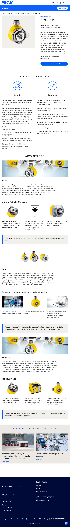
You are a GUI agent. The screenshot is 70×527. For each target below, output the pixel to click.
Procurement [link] (6, 511)
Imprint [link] (6, 519)
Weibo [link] (38, 489)
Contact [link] (4, 505)
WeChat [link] (38, 486)
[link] (7, 2)
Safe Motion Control (9, 312)
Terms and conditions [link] (18, 519)
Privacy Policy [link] (43, 519)
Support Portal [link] (7, 508)
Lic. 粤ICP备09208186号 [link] (58, 519)
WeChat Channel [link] (41, 491)
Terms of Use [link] (32, 519)
